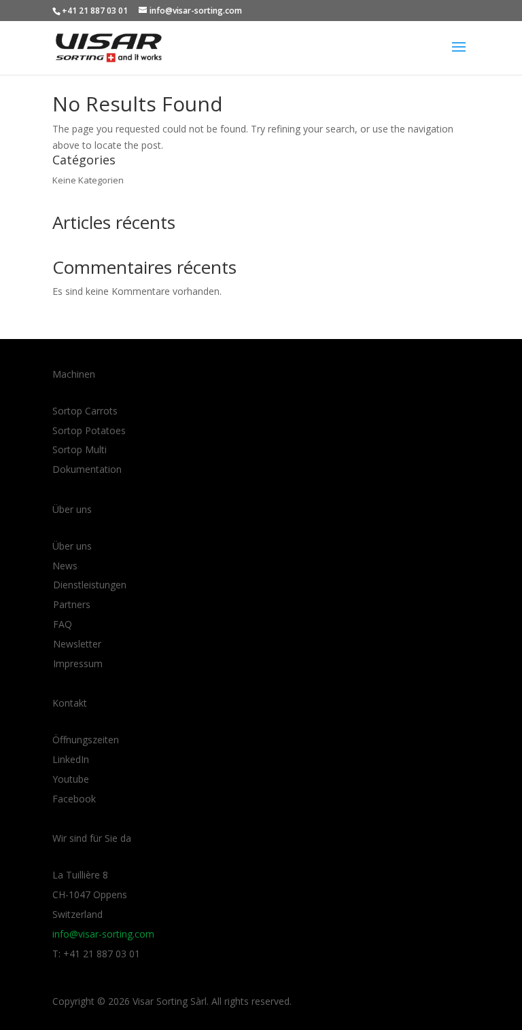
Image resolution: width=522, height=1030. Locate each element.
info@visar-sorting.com (103, 933)
